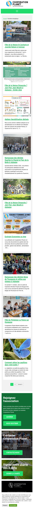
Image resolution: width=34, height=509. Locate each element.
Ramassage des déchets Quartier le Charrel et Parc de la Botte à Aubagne (17, 160)
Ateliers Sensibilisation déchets (17, 119)
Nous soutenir (12, 423)
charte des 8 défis (15, 466)
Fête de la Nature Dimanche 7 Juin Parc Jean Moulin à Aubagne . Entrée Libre (16, 87)
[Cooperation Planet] (17, 486)
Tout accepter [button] (13, 505)
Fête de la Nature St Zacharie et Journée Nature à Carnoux (17, 46)
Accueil (5, 18)
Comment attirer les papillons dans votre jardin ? (16, 363)
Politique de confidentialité (17, 492)
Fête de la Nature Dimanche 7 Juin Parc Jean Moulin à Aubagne (16, 205)
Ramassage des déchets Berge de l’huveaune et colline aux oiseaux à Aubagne (16, 279)
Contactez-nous (12, 453)
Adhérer (9, 417)
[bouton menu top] (17, 11)
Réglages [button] (5, 505)
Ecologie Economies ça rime (15, 237)
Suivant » (20, 384)
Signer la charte (13, 474)
